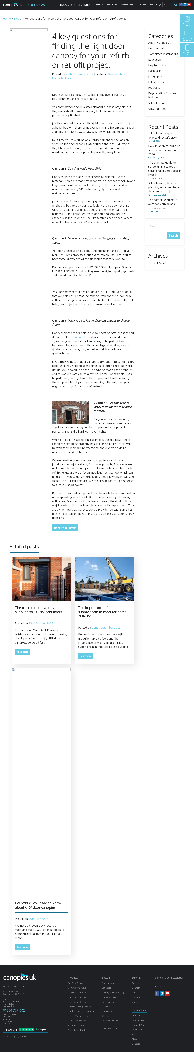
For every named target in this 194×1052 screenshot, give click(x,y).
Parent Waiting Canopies (79, 1016)
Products (154, 87)
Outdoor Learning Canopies (81, 1011)
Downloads (137, 1030)
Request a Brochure (187, 39)
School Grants (157, 103)
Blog (16, 18)
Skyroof (135, 1002)
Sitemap (6, 999)
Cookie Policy (8, 1006)
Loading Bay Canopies (78, 1002)
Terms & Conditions (11, 1002)
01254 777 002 (14, 1010)
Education (154, 59)
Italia (134, 993)
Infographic (155, 76)
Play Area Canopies (77, 1021)
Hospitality (154, 71)
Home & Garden (109, 1028)
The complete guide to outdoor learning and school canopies (162, 204)
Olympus (136, 997)
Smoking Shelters (76, 1025)
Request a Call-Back (187, 54)
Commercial (156, 48)
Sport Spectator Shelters (79, 1030)
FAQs (134, 1039)
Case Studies (138, 1020)
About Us (136, 1016)
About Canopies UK (160, 42)
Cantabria (136, 983)
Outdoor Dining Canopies (80, 1007)
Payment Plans (138, 1025)
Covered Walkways (77, 988)
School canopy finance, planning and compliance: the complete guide (164, 187)
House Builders (109, 997)
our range (76, 337)
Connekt (136, 988)
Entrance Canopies (77, 997)
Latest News (156, 82)
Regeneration (108, 1002)
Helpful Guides (157, 65)
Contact (136, 1044)
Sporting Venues (110, 1021)
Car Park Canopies (76, 983)
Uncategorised (157, 108)
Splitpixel (24, 1037)
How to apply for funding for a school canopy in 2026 (164, 150)
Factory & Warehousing (113, 993)
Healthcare (107, 1007)
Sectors (83, 4)
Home (7, 18)
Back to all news (65, 528)
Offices (105, 1016)
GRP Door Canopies (77, 993)
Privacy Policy (8, 1004)
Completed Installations (163, 54)
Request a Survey (187, 25)
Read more (22, 651)
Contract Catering (110, 983)
